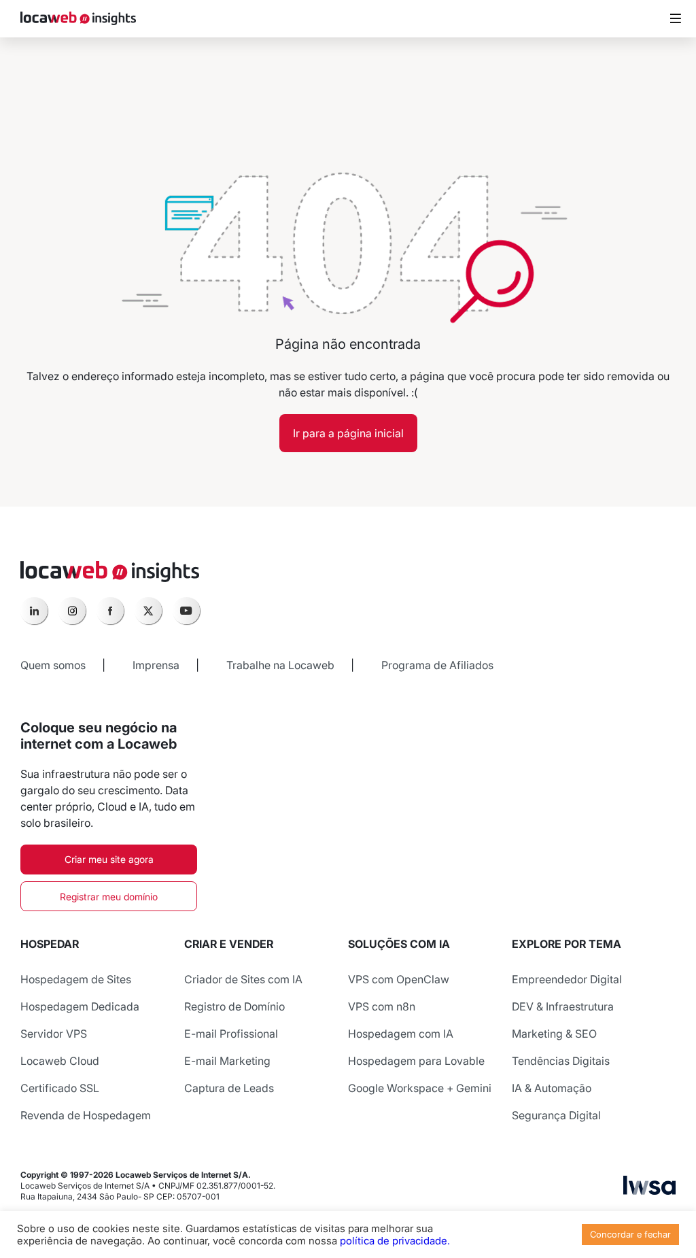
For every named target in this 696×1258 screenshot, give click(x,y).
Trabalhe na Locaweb (280, 665)
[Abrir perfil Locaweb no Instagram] (72, 610)
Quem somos (53, 665)
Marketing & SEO (554, 1033)
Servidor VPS (53, 1033)
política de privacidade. (395, 1241)
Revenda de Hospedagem (85, 1115)
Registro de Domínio (234, 1006)
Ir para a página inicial (348, 433)
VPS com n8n (381, 1006)
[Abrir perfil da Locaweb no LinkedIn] (34, 610)
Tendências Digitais (561, 1061)
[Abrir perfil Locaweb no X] (148, 610)
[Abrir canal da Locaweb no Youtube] (186, 610)
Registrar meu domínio (109, 896)
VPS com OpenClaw (398, 979)
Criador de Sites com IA (243, 979)
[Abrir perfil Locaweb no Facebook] (110, 610)
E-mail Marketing (227, 1061)
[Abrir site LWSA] (649, 1190)
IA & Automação (551, 1088)
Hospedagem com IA (400, 1033)
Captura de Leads (229, 1088)
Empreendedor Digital (567, 979)
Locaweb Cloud (59, 1061)
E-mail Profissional (231, 1033)
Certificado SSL (59, 1088)
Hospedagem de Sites (75, 979)
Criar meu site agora (109, 859)
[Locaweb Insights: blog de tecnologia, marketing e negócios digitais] (78, 19)
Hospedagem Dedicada (79, 1006)
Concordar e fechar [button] (630, 1234)
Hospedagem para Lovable (416, 1061)
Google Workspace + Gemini (419, 1088)
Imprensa (156, 665)
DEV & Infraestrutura (563, 1006)
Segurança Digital (556, 1115)
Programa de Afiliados (437, 665)
